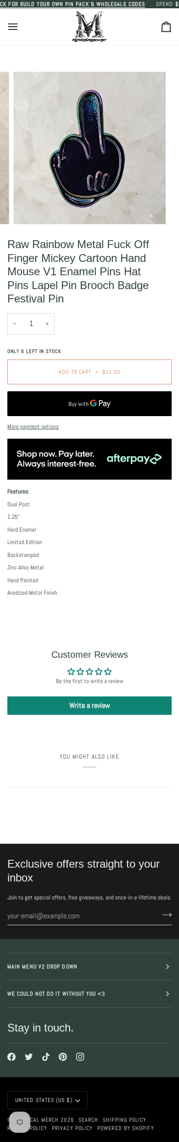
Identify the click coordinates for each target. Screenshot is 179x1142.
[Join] (164, 914)
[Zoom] (30, 207)
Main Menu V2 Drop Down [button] (42, 966)
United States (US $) (44, 1100)
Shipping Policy (124, 1120)
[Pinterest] (63, 1057)
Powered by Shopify (125, 1128)
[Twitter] (29, 1057)
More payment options (33, 426)
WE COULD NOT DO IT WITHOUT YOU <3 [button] (56, 993)
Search (88, 1120)
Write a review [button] (89, 705)
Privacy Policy (72, 1128)
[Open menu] (21, 26)
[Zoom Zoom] (89, 148)
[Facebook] (11, 1057)
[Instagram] (80, 1057)
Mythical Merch (36, 1120)
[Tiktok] (46, 1057)
